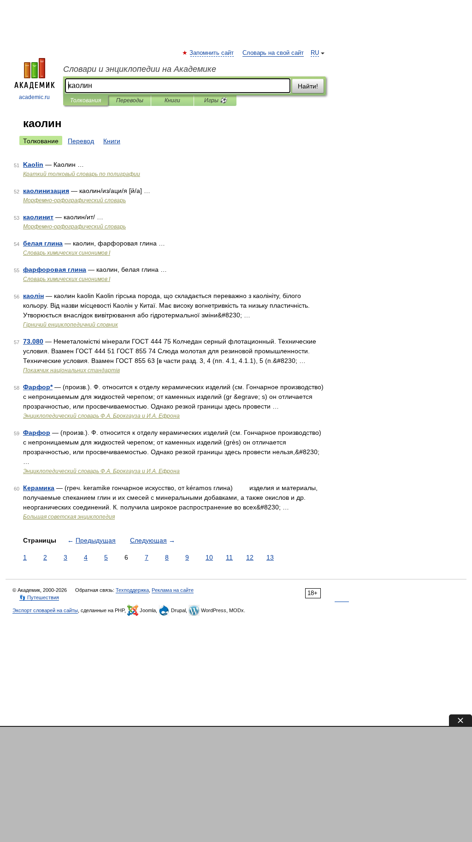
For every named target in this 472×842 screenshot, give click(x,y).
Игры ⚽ (215, 100)
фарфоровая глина (54, 269)
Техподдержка (132, 590)
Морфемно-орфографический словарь (74, 200)
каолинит (38, 217)
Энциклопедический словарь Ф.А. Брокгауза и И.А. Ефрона (101, 416)
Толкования (85, 100)
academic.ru (34, 97)
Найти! (308, 86)
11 (229, 557)
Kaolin (33, 164)
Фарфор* (38, 387)
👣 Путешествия (39, 597)
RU (315, 53)
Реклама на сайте (173, 590)
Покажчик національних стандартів (71, 370)
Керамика (38, 487)
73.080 (33, 341)
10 (209, 557)
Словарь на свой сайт (273, 53)
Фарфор (36, 432)
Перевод (81, 141)
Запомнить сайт (212, 53)
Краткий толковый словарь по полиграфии (81, 174)
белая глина (43, 243)
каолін (33, 295)
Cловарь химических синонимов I (66, 253)
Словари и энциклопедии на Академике (139, 69)
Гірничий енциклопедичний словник (70, 325)
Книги (172, 100)
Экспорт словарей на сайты (45, 610)
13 (270, 557)
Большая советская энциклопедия (69, 517)
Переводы (129, 100)
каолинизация (46, 190)
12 (250, 557)
